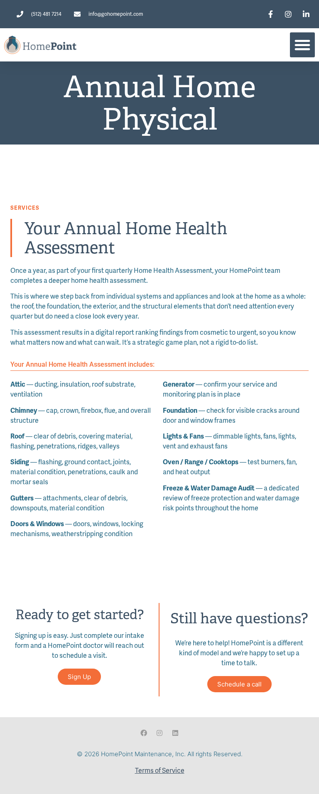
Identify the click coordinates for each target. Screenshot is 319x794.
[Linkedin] (175, 733)
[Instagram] (159, 733)
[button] (302, 44)
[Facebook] (143, 733)
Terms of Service (159, 770)
